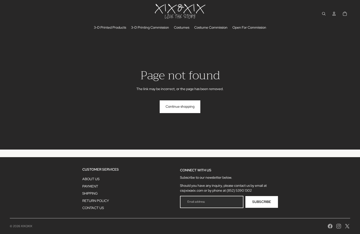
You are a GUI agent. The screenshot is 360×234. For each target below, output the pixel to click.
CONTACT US (93, 208)
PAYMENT (90, 186)
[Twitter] (347, 226)
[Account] (334, 13)
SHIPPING (90, 193)
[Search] (323, 13)
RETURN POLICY (95, 201)
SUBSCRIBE (261, 201)
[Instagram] (339, 226)
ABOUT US (90, 179)
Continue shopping (180, 106)
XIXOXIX (26, 226)
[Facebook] (330, 226)
